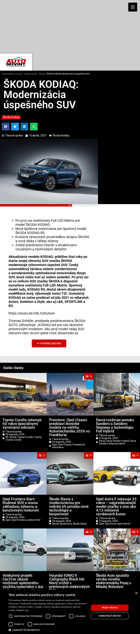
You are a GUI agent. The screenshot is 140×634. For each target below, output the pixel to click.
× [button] (136, 593)
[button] (5, 126)
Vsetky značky (30, 74)
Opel (54, 444)
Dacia (102, 440)
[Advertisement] (71, 26)
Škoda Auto (66, 523)
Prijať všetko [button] (110, 607)
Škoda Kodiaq (11, 117)
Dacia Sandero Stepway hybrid (117, 442)
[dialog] (70, 612)
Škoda (42, 74)
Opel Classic (65, 444)
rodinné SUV (33, 520)
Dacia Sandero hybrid (117, 440)
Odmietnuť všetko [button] (110, 615)
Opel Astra (110, 523)
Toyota (37, 437)
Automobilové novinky (12, 74)
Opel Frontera (18, 520)
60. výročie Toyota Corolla (19, 437)
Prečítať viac (22, 610)
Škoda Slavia (80, 523)
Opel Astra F (123, 523)
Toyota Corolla (13, 439)
